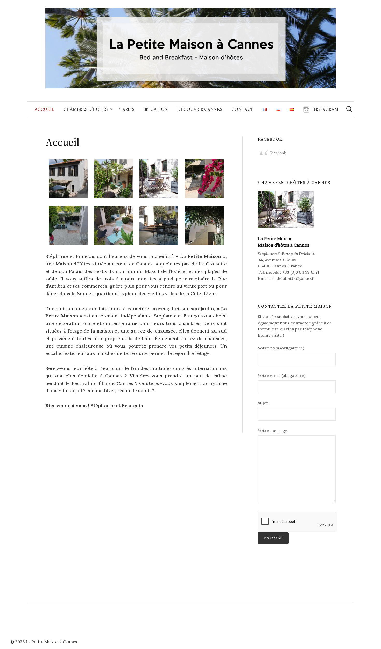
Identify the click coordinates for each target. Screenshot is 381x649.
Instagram (325, 109)
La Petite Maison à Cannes (51, 641)
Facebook (277, 152)
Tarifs (126, 109)
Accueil (44, 109)
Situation (156, 109)
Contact (242, 109)
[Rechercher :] (349, 109)
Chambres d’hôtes (86, 109)
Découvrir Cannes (199, 109)
